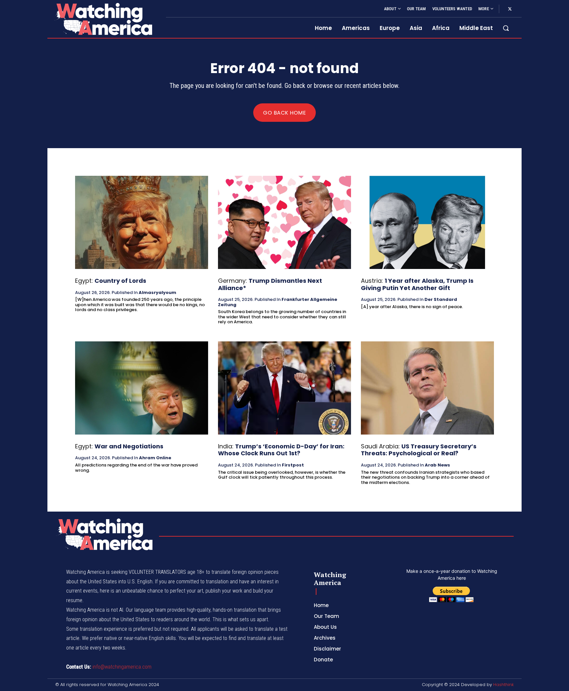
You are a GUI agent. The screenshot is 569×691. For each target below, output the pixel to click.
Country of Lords (120, 281)
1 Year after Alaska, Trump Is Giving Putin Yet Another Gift (417, 284)
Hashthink (503, 684)
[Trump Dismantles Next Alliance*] (284, 222)
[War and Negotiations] (141, 388)
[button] (506, 28)
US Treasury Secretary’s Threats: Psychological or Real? (418, 450)
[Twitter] (510, 9)
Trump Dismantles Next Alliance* (270, 284)
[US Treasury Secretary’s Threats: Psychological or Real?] (427, 388)
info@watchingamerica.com (122, 667)
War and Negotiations (129, 446)
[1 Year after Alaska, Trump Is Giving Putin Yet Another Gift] (427, 222)
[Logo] (102, 19)
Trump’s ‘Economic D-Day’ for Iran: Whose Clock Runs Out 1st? (281, 450)
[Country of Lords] (141, 222)
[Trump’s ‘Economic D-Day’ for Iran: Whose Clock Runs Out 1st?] (284, 388)
